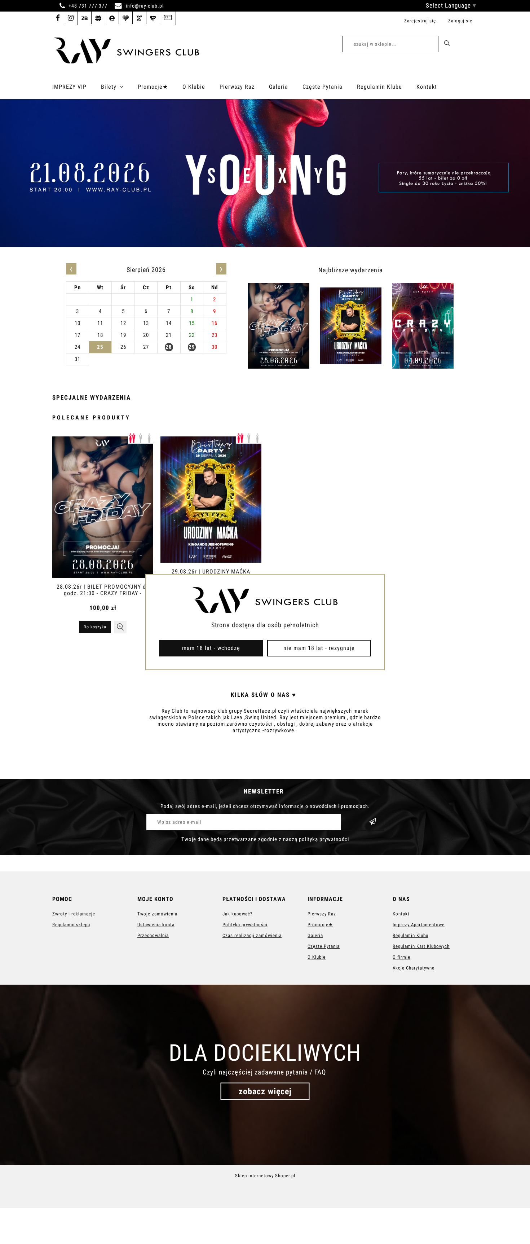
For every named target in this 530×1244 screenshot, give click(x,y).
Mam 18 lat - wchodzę (211, 648)
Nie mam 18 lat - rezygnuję (319, 648)
